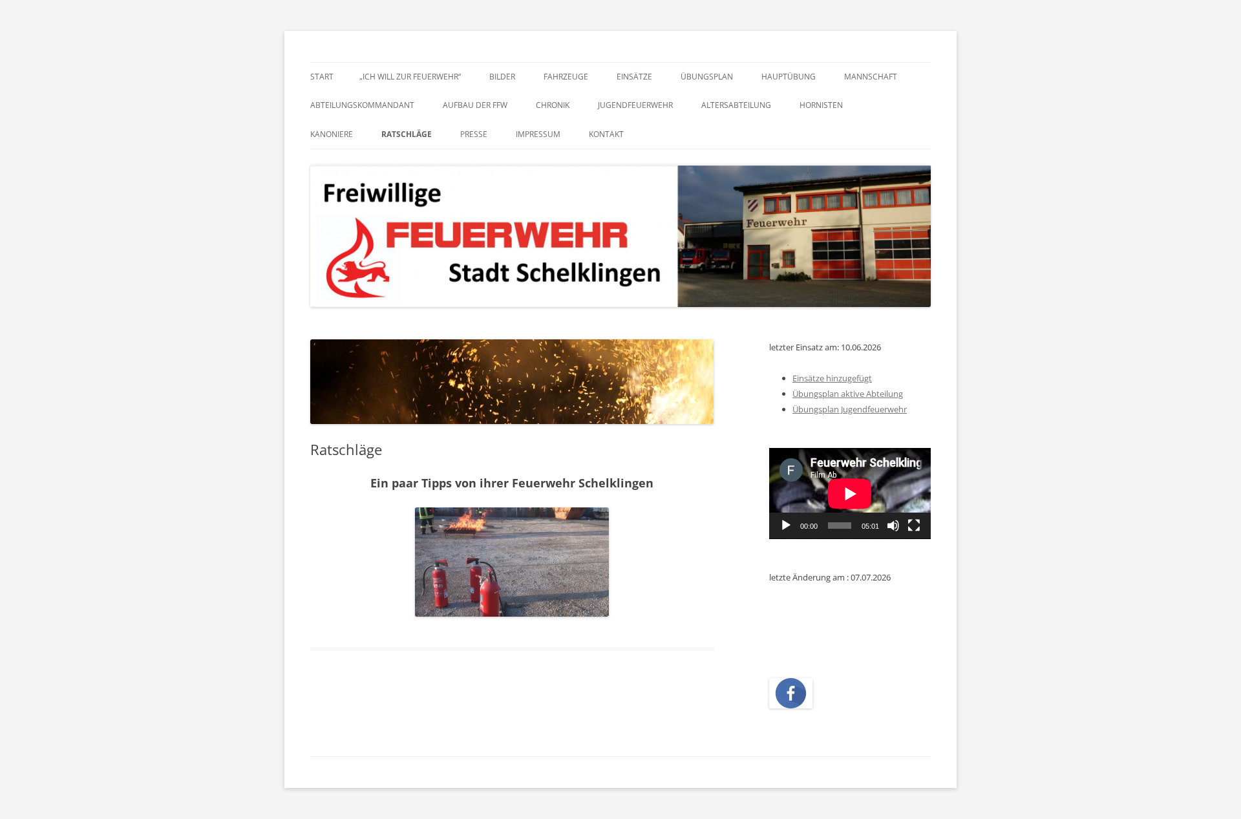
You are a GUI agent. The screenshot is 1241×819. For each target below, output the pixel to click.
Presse (473, 134)
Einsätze (634, 76)
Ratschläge (406, 134)
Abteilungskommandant (362, 105)
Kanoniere (331, 134)
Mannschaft (870, 76)
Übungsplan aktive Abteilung (847, 393)
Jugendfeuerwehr (635, 105)
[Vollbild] (913, 525)
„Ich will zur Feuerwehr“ (410, 76)
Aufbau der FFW (475, 105)
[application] (850, 493)
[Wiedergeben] (786, 525)
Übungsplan (707, 76)
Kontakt (606, 134)
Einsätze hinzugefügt (832, 378)
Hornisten (821, 105)
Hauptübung (788, 76)
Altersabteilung (736, 105)
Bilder (502, 76)
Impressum (538, 134)
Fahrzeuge (566, 76)
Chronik (552, 105)
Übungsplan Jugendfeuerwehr (849, 409)
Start (322, 76)
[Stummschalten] (893, 525)
